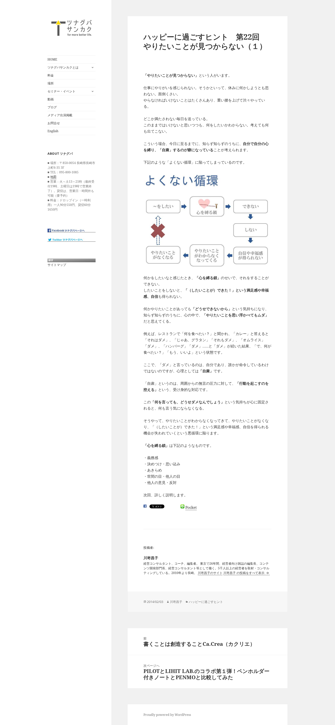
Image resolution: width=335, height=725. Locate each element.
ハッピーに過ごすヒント (206, 602)
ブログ (52, 107)
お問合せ (53, 123)
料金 (50, 75)
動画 (50, 99)
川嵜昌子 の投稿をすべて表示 (244, 573)
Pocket (191, 507)
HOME (52, 59)
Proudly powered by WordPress (167, 715)
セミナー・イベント (61, 91)
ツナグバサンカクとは (63, 67)
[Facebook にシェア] (145, 506)
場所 (50, 83)
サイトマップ (56, 265)
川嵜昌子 (176, 602)
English (52, 131)
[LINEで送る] (182, 506)
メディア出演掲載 (59, 115)
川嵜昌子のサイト (210, 573)
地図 (53, 177)
